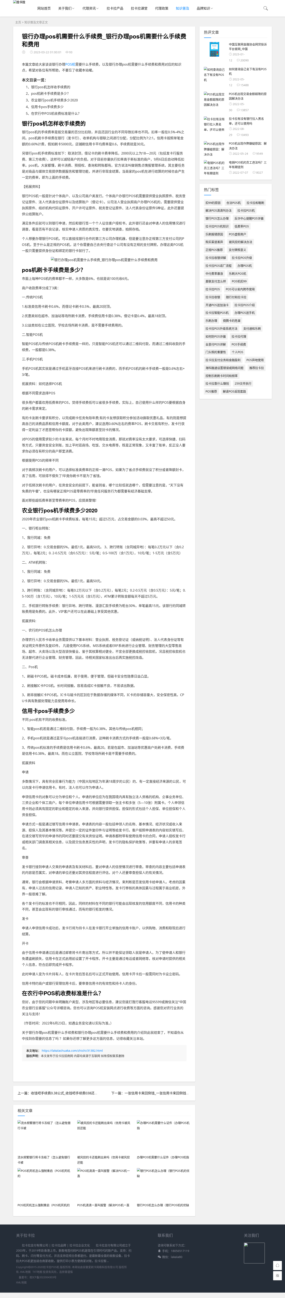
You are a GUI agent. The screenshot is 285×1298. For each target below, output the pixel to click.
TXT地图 (37, 1272)
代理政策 (161, 8)
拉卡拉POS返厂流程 (219, 266)
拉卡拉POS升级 (242, 258)
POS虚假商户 (237, 234)
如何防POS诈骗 (216, 336)
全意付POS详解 (216, 344)
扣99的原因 (213, 203)
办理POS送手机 (245, 313)
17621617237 (9, 1295)
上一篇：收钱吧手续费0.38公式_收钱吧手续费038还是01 (60, 1093)
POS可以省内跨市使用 (240, 289)
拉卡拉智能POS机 (217, 313)
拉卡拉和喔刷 (255, 203)
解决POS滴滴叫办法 (219, 210)
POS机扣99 (239, 281)
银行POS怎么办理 (217, 218)
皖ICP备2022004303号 (43, 1277)
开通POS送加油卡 (217, 305)
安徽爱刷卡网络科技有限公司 (100, 1267)
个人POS (237, 352)
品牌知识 (203, 8)
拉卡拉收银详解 (216, 258)
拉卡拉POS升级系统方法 (221, 328)
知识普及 (182, 8)
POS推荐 (211, 391)
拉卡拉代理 (239, 336)
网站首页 (44, 8)
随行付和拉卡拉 (236, 297)
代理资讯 (89, 8)
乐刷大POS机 (237, 273)
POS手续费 (239, 344)
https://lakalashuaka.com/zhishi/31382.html (72, 1051)
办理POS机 (244, 266)
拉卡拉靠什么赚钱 (217, 383)
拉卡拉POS (213, 289)
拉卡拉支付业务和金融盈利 (223, 360)
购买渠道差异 (214, 242)
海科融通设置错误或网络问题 (224, 368)
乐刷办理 (211, 321)
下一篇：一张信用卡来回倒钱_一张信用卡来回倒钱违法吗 (153, 1093)
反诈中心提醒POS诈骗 (249, 218)
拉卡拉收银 (213, 297)
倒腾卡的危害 (232, 321)
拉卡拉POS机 (246, 210)
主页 (18, 22)
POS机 (70, 64)
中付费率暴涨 (214, 273)
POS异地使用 (255, 360)
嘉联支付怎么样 (216, 281)
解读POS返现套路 (234, 391)
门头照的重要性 (216, 352)
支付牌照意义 (237, 250)
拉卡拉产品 (115, 8)
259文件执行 (243, 383)
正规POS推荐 (214, 250)
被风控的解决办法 (240, 242)
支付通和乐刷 (252, 328)
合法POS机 (233, 203)
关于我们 (65, 8)
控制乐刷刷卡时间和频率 (222, 376)
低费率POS (242, 226)
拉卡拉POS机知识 (217, 226)
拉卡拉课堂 (139, 8)
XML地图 (25, 1272)
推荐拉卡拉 (256, 368)
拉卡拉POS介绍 (245, 305)
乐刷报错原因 (214, 234)
